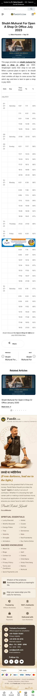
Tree (4, 531)
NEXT (30, 352)
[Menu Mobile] (4, 14)
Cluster (23, 524)
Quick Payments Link (10, 572)
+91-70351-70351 (16, 634)
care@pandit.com (16, 650)
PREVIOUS (7, 352)
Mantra (23, 566)
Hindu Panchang (27, 562)
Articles (23, 549)
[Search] (31, 9)
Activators (6, 541)
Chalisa (23, 555)
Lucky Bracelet (8, 520)
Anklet (23, 520)
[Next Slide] (34, 3)
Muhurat (24, 569)
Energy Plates (8, 527)
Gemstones (25, 531)
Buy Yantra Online (27, 541)
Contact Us (7, 555)
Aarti (22, 552)
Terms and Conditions (7, 567)
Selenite (6, 534)
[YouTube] (22, 662)
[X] (11, 662)
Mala (22, 534)
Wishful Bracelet (9, 524)
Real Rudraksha (26, 538)
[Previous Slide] (2, 3)
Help (4, 559)
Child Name (25, 559)
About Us (6, 549)
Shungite (6, 538)
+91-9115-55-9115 (16, 639)
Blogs (5, 552)
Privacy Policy (8, 562)
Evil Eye (23, 527)
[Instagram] (16, 662)
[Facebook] (6, 662)
